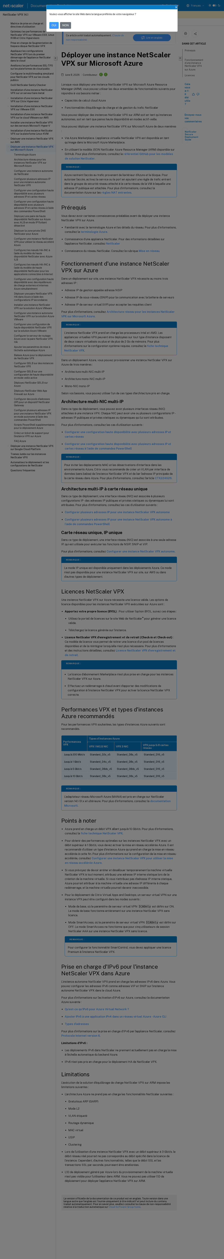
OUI (54, 25)
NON (65, 25)
